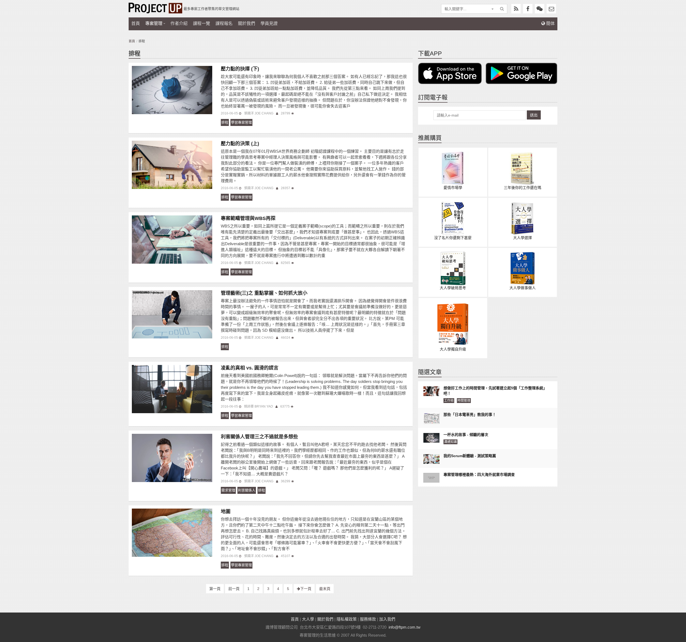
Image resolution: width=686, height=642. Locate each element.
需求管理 (228, 490)
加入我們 (387, 619)
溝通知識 (450, 442)
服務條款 (368, 619)
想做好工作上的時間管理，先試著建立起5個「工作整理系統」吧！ (495, 390)
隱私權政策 (347, 619)
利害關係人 (246, 490)
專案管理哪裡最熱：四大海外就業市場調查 (479, 474)
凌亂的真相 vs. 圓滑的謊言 (249, 368)
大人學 (308, 619)
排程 (224, 122)
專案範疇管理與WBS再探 (248, 218)
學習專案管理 (241, 122)
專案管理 (153, 23)
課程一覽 (201, 23)
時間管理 (463, 400)
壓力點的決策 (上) (240, 143)
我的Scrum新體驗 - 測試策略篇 (469, 456)
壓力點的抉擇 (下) (240, 69)
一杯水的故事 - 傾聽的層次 (465, 434)
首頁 (135, 23)
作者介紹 (179, 23)
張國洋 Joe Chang (258, 113)
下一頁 (305, 589)
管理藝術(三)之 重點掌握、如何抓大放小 (264, 293)
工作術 (449, 400)
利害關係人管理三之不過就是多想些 (259, 436)
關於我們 (246, 23)
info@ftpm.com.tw (404, 627)
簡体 (550, 23)
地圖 (225, 511)
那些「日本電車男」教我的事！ (469, 414)
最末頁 (324, 589)
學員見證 (269, 23)
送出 (534, 115)
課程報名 (224, 23)
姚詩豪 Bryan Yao (258, 406)
